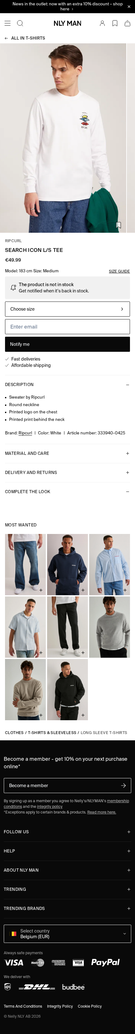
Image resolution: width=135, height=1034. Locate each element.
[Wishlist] (115, 23)
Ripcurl (13, 240)
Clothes (14, 732)
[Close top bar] (129, 7)
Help (9, 851)
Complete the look (28, 491)
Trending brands (24, 908)
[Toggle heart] (118, 225)
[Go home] (67, 23)
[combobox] (67, 309)
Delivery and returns (31, 472)
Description (19, 384)
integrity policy (49, 806)
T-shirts (28, 38)
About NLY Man (21, 870)
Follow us (16, 832)
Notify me (20, 344)
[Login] (102, 23)
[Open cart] (127, 23)
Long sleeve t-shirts (104, 732)
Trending (15, 889)
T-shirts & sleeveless (52, 732)
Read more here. (101, 812)
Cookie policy (90, 1006)
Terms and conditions (23, 1006)
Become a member (28, 785)
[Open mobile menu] (7, 23)
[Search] (20, 23)
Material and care (27, 453)
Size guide (119, 271)
